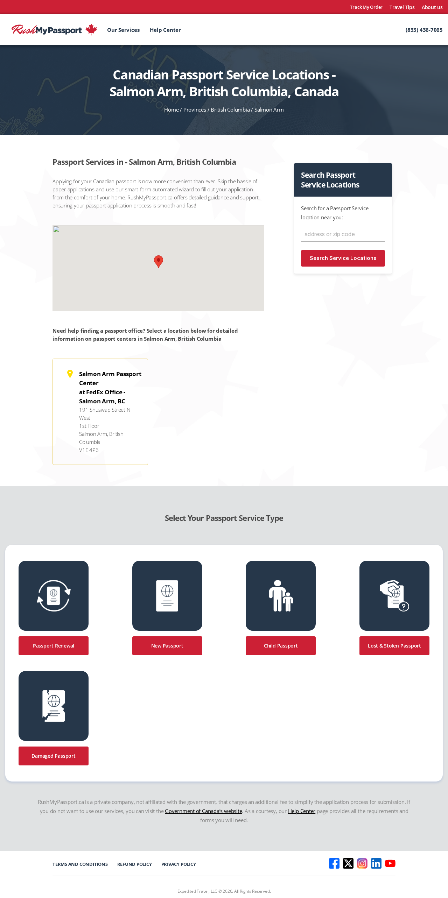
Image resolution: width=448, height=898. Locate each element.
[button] (158, 261)
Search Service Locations (343, 258)
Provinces (194, 109)
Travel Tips (402, 7)
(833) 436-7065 (424, 29)
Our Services (123, 29)
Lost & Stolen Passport (394, 645)
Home (171, 109)
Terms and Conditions (80, 864)
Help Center (165, 29)
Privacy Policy (178, 864)
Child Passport (281, 645)
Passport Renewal (53, 645)
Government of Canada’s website (203, 810)
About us (432, 7)
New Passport (167, 645)
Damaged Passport (53, 755)
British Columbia (230, 109)
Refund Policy (134, 864)
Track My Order (366, 7)
